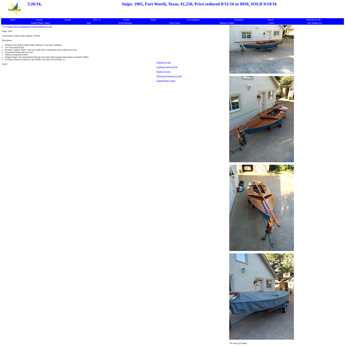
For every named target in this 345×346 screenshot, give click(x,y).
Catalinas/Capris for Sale (166, 67)
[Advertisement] (173, 17)
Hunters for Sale (163, 71)
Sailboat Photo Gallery (166, 81)
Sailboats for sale (163, 62)
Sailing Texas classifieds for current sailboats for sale (29, 26)
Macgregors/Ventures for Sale (169, 76)
